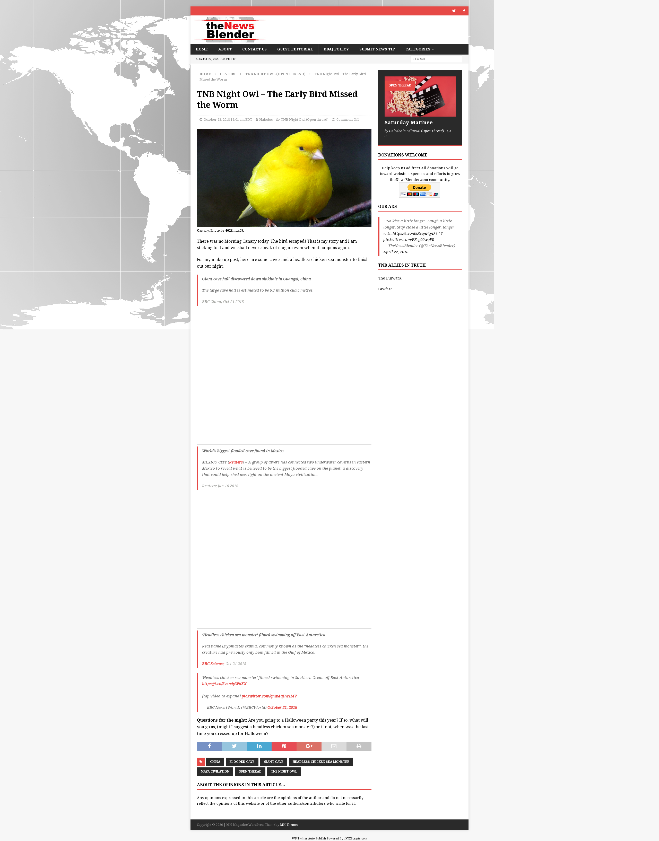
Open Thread (250, 771)
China (215, 762)
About (225, 49)
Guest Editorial (295, 49)
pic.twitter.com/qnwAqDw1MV (269, 696)
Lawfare (385, 289)
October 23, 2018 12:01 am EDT (228, 119)
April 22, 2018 (395, 252)
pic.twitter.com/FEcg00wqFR (409, 239)
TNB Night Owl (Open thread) (304, 119)
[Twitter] (453, 10)
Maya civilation (215, 771)
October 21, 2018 (282, 707)
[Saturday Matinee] (420, 96)
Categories (417, 49)
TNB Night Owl (284, 771)
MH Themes (289, 825)
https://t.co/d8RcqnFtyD (414, 233)
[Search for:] (436, 59)
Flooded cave (242, 762)
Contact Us (254, 49)
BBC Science (212, 663)
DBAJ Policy (336, 49)
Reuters (236, 462)
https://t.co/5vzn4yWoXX (224, 683)
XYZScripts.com (356, 838)
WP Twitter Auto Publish (309, 838)
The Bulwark (389, 278)
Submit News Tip (377, 49)
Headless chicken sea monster (321, 762)
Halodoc (266, 119)
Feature (228, 74)
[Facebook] (464, 10)
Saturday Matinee (409, 122)
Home (202, 49)
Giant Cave (273, 762)
